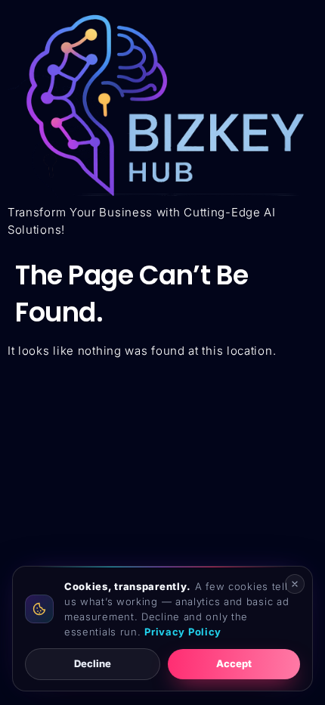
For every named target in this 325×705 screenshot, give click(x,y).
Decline (92, 663)
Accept (234, 663)
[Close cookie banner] (295, 584)
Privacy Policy (182, 632)
